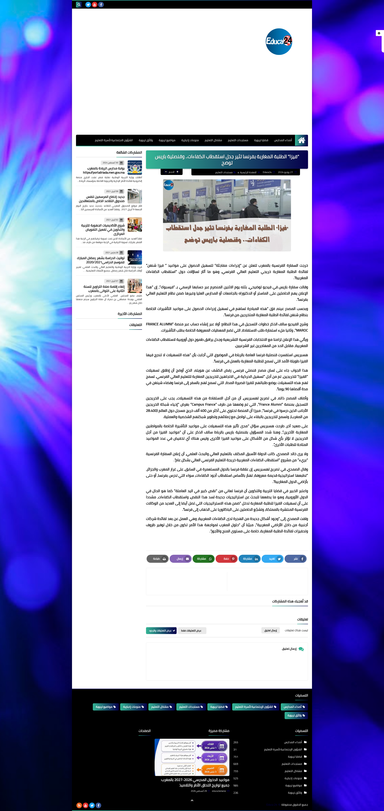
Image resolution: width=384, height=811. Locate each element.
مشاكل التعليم (213, 140)
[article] (188, 581)
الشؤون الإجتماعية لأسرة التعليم (254, 706)
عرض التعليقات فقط (191, 630)
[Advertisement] (192, 105)
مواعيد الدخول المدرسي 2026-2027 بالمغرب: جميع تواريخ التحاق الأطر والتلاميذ (195, 782)
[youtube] (94, 4)
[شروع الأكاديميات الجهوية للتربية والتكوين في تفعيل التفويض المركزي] (135, 224)
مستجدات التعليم (238, 140)
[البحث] (79, 5)
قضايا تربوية (261, 140)
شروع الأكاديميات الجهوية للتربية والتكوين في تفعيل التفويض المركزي (103, 229)
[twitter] (88, 4)
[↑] (192, 800)
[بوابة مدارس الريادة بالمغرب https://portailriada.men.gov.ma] (135, 167)
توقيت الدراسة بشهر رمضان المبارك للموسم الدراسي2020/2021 (101, 260)
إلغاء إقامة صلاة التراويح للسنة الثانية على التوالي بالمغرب (104, 288)
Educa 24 (271, 805)
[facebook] (101, 4)
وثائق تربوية (146, 140)
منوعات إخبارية (190, 140)
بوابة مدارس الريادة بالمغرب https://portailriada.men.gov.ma (104, 170)
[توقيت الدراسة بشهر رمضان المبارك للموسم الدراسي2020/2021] (135, 257)
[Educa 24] (279, 42)
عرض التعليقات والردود (160, 630)
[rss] (79, 805)
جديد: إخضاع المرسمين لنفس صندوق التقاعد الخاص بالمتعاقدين (102, 199)
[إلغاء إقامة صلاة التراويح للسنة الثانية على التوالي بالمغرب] (135, 286)
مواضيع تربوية (167, 140)
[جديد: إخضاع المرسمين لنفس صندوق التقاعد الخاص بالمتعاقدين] (135, 196)
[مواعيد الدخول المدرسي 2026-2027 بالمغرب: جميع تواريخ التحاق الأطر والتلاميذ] (192, 757)
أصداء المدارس (283, 140)
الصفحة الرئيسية (248, 172)
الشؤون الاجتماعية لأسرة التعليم (114, 140)
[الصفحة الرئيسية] (301, 140)
